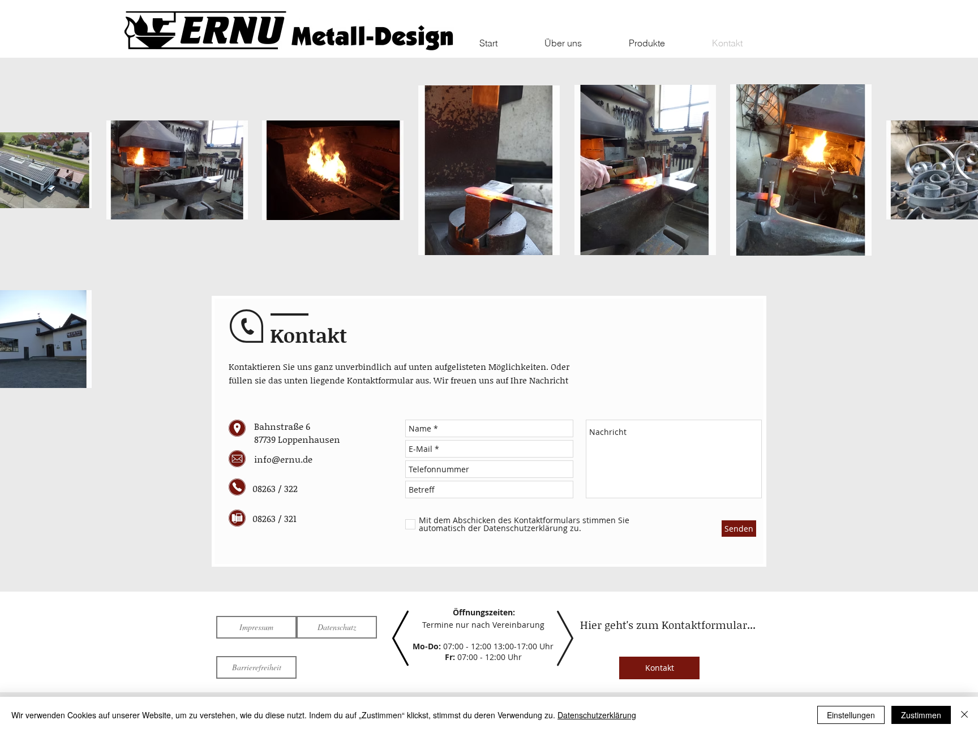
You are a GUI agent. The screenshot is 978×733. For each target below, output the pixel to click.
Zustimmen (921, 715)
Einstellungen (851, 715)
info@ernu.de (283, 458)
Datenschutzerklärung (596, 715)
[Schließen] (964, 715)
